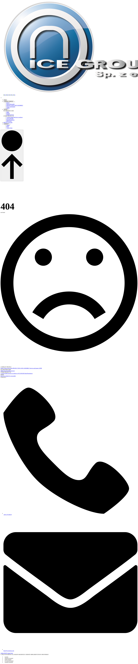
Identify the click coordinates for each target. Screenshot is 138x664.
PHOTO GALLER (7, 122)
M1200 (5, 370)
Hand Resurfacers (28, 373)
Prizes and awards (8, 368)
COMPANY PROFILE (8, 101)
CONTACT (6, 123)
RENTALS (3, 376)
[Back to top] (12, 155)
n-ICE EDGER (20, 373)
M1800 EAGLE (11, 370)
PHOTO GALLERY (11, 376)
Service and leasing (34, 368)
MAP (5, 653)
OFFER (5, 109)
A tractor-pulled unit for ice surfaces (9, 373)
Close (5, 99)
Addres (2, 653)
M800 (2, 370)
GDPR (40, 368)
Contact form (10, 653)
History (2, 368)
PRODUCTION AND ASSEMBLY (21, 368)
